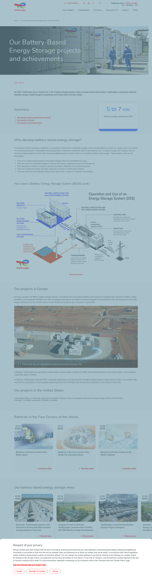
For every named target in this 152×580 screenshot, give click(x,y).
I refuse (55, 571)
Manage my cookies (37, 571)
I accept (19, 571)
